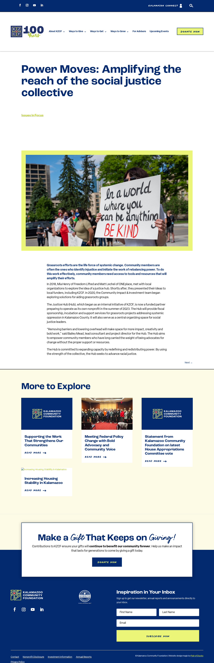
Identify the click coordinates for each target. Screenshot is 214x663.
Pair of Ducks (197, 656)
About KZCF (55, 31)
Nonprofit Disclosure (33, 657)
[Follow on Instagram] (27, 5)
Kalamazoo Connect (163, 5)
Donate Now (190, 31)
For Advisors (139, 31)
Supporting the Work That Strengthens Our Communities (44, 441)
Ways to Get (96, 31)
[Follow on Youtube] (34, 5)
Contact (15, 657)
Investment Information (60, 657)
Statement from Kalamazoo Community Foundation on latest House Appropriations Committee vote (165, 445)
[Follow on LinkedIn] (42, 5)
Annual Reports (84, 657)
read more (33, 452)
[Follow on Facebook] (20, 5)
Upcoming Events (159, 31)
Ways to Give (76, 31)
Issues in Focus (32, 115)
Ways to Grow (118, 31)
